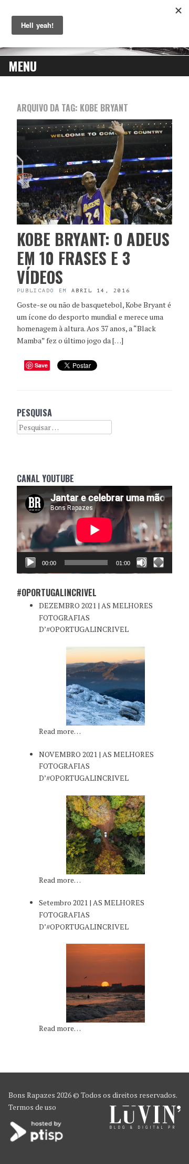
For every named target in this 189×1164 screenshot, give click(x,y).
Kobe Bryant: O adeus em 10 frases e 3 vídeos (93, 258)
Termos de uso (32, 1107)
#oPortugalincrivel (57, 592)
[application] (94, 530)
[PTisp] (37, 1141)
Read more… (60, 731)
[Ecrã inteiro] (158, 562)
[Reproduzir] (30, 562)
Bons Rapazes (31, 1095)
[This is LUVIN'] (145, 1126)
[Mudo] (141, 562)
